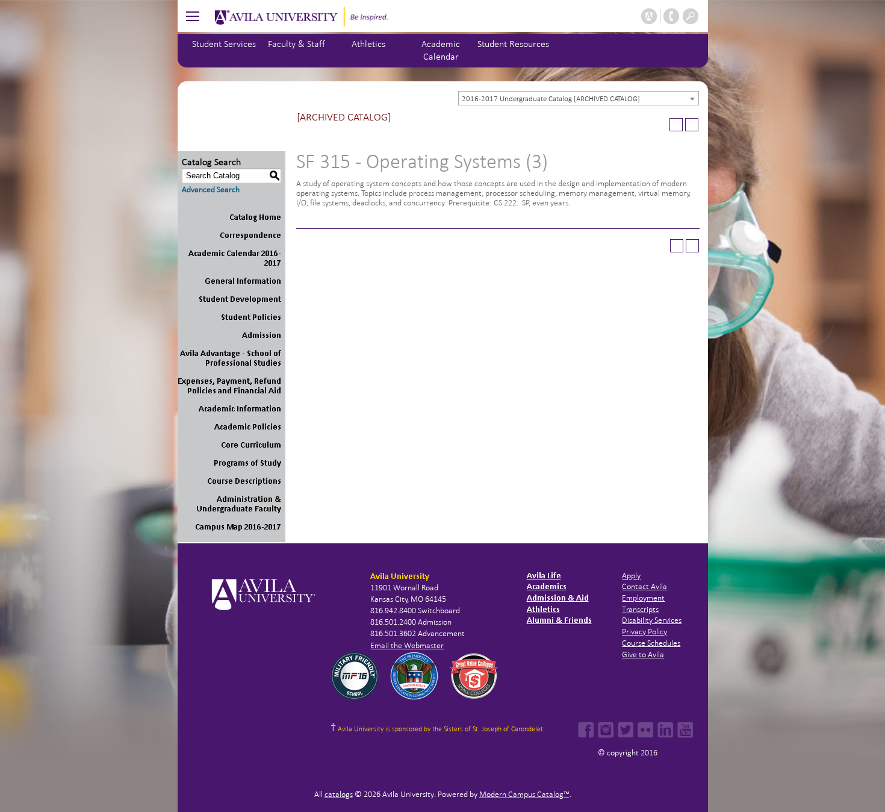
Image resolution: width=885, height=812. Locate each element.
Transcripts (640, 609)
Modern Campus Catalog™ (524, 794)
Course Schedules (651, 643)
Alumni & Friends (559, 620)
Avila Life (544, 575)
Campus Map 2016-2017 (238, 526)
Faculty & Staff (296, 44)
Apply (631, 575)
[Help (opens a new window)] (691, 124)
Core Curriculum (251, 444)
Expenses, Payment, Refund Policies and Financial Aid (229, 385)
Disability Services (652, 620)
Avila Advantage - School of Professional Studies (230, 358)
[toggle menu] (193, 16)
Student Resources (513, 44)
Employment (643, 597)
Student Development (240, 299)
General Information (243, 281)
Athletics (368, 44)
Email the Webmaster (407, 645)
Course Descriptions (244, 481)
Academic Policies (247, 426)
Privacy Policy (644, 631)
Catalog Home (255, 217)
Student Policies (251, 317)
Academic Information (240, 408)
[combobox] (578, 98)
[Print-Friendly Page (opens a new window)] (676, 124)
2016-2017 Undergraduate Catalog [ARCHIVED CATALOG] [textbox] (551, 99)
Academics (547, 586)
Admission (261, 335)
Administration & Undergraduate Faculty (238, 504)
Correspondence (250, 235)
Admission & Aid (558, 597)
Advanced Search (211, 189)
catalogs (338, 794)
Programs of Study (247, 462)
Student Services (224, 44)
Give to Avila (643, 654)
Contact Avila (644, 586)
